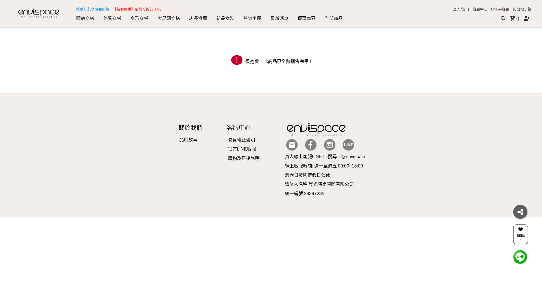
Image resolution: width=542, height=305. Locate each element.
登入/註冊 (461, 9)
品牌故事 (188, 139)
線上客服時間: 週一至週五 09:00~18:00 (324, 165)
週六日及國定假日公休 (307, 175)
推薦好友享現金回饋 (92, 9)
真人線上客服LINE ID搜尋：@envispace (325, 156)
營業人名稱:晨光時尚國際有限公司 (319, 184)
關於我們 (190, 127)
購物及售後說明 (243, 158)
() (517, 18)
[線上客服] (520, 256)
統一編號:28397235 (304, 193)
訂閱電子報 (522, 9)
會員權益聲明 (241, 139)
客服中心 (480, 9)
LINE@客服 (500, 9)
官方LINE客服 (242, 148)
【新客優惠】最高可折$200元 (137, 9)
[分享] (520, 212)
